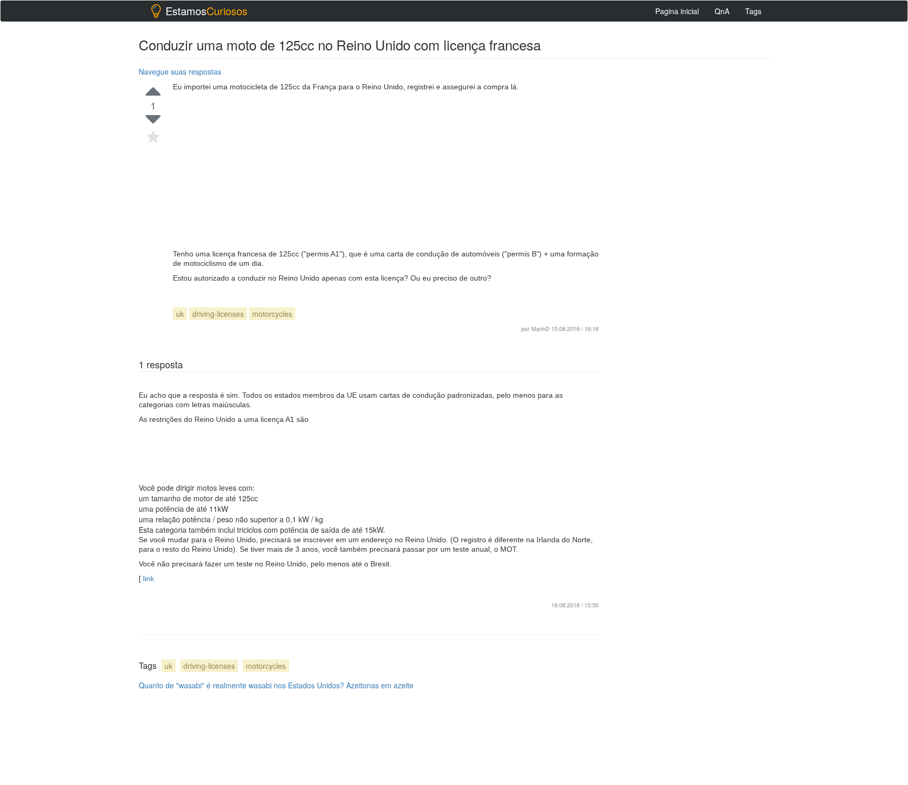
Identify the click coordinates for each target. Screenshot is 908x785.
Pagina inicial (677, 11)
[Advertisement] (386, 170)
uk (180, 313)
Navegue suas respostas (180, 71)
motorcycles (272, 313)
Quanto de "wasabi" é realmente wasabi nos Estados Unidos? (241, 685)
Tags (753, 11)
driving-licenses (218, 313)
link (147, 578)
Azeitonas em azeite (380, 685)
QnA (722, 11)
